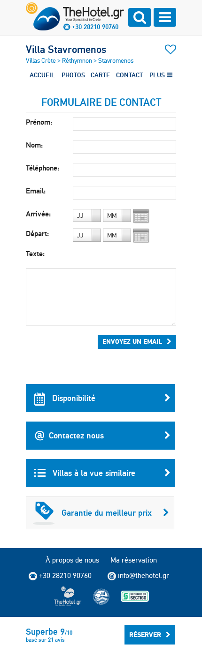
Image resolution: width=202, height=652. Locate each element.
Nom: (34, 145)
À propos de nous (72, 560)
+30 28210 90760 (95, 26)
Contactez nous (76, 435)
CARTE (100, 75)
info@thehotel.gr (143, 575)
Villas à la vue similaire (92, 472)
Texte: (35, 254)
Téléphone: (42, 168)
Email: (36, 191)
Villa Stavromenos (66, 49)
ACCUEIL (42, 75)
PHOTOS (73, 75)
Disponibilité (72, 398)
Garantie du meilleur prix (107, 512)
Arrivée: (38, 214)
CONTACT (129, 75)
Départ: (37, 233)
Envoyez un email (132, 341)
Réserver (145, 634)
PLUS (158, 75)
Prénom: (39, 122)
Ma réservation (133, 560)
